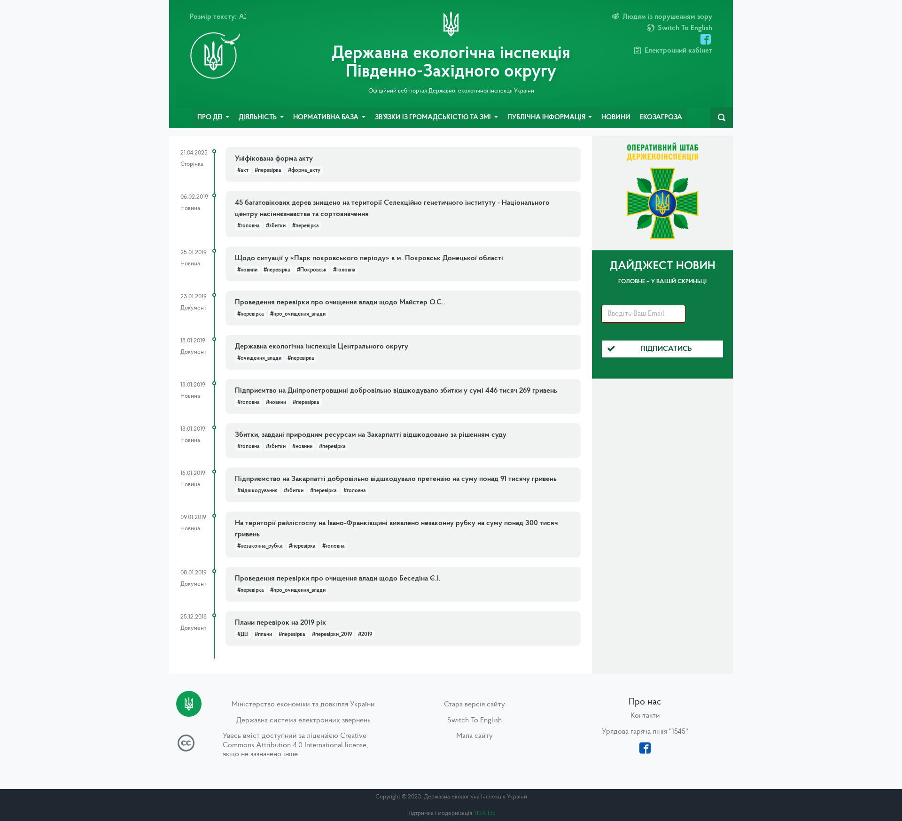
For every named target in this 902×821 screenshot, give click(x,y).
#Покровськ (312, 270)
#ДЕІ (243, 634)
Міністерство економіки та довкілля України (303, 704)
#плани (263, 634)
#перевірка (268, 170)
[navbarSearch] (721, 118)
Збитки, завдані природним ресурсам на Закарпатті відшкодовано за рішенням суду (370, 435)
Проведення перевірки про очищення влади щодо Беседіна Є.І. (338, 578)
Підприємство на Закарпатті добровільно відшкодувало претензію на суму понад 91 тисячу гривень (396, 479)
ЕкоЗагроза (661, 117)
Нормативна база (326, 117)
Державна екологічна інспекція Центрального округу (321, 346)
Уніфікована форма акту (274, 159)
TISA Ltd (485, 813)
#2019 (365, 634)
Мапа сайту (474, 736)
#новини (247, 270)
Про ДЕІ (210, 117)
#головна (248, 226)
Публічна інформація (547, 117)
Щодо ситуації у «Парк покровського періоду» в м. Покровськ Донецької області (369, 258)
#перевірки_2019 (332, 634)
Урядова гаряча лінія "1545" (645, 732)
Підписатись (666, 349)
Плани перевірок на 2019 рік (280, 623)
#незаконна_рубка (260, 546)
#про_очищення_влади (298, 314)
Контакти (645, 716)
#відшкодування (257, 491)
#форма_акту (304, 170)
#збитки (276, 226)
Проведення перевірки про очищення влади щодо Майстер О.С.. (340, 302)
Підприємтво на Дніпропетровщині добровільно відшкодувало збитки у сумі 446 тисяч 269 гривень (396, 391)
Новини (615, 117)
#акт (243, 170)
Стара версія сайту (474, 704)
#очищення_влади (259, 358)
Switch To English (474, 720)
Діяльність (258, 117)
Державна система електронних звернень (303, 720)
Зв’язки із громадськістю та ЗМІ (433, 117)
